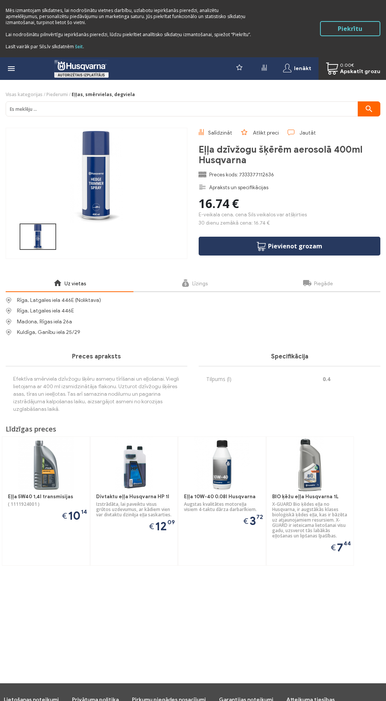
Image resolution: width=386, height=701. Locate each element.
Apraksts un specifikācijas (238, 187)
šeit (79, 46)
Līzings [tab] (199, 283)
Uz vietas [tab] (74, 283)
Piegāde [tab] (323, 283)
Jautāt (308, 133)
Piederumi (57, 94)
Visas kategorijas (24, 94)
